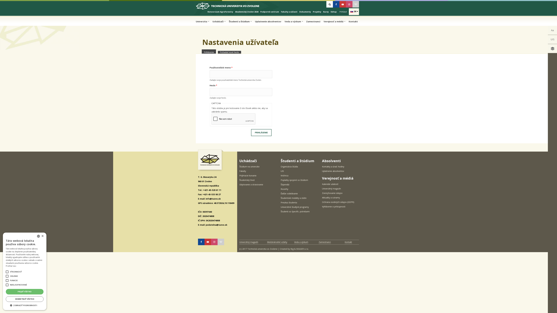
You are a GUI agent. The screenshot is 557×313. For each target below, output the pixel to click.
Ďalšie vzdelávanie (289, 193)
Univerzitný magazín (331, 188)
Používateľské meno (221, 67)
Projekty (317, 11)
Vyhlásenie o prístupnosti (333, 206)
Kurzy (326, 11)
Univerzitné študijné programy (295, 207)
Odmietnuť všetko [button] (24, 299)
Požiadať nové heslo (229, 52)
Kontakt (353, 21)
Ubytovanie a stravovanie (251, 184)
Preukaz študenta (289, 202)
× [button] (42, 236)
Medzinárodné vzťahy (277, 242)
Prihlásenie (210, 52)
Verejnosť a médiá (334, 21)
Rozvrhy (284, 189)
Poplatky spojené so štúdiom (294, 180)
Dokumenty (305, 11)
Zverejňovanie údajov (332, 193)
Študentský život (247, 180)
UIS (552, 39)
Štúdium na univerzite (249, 166)
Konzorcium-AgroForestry (220, 11)
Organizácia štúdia (289, 166)
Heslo (213, 85)
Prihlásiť (343, 11)
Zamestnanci (313, 21)
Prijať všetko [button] (24, 291)
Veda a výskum (293, 21)
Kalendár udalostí (330, 184)
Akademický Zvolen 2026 (246, 11)
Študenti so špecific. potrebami (295, 211)
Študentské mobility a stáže (293, 198)
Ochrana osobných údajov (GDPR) (338, 202)
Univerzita (202, 21)
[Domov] (230, 7)
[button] (7, 272)
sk (355, 11)
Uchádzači (218, 21)
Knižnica (284, 175)
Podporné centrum (269, 11)
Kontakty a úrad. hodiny (333, 166)
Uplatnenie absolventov (268, 21)
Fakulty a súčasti (289, 11)
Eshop (334, 11)
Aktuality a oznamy (331, 197)
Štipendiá (285, 184)
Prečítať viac (11, 266)
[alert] (24, 271)
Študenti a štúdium (239, 21)
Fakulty (242, 171)
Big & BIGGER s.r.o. (300, 249)
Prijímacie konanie (247, 175)
